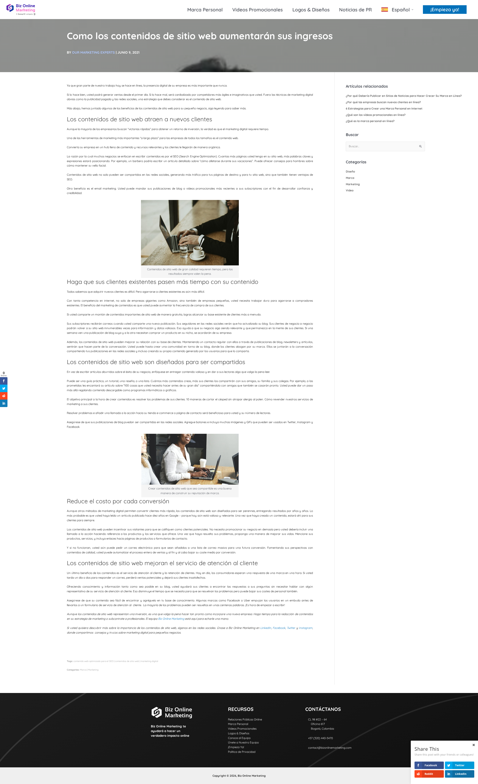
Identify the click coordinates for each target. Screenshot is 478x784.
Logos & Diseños (311, 10)
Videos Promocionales (257, 10)
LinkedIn (265, 628)
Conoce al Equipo (239, 738)
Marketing (93, 669)
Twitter (291, 628)
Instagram (305, 628)
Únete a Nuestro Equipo (243, 742)
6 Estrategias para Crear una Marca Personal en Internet (384, 108)
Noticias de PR (355, 10)
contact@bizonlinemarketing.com (330, 747)
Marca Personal (205, 10)
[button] (445, 9)
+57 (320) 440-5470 (319, 738)
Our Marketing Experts (93, 52)
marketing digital (149, 661)
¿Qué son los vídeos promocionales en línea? (376, 115)
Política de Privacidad (241, 752)
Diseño (350, 171)
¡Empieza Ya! (236, 747)
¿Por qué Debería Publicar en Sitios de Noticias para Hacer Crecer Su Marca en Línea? (404, 96)
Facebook (279, 628)
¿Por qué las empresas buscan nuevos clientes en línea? (383, 102)
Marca (83, 669)
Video (349, 190)
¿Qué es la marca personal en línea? (370, 121)
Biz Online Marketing (171, 618)
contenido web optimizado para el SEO (93, 661)
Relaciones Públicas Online (245, 719)
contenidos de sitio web (127, 661)
